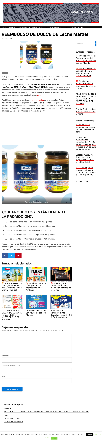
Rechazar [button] (89, 434)
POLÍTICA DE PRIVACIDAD (13, 422)
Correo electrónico (11, 366)
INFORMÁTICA (24, 27)
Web (3, 376)
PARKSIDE (13, 27)
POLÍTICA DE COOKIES (12, 418)
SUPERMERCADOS (57, 27)
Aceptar (54, 438)
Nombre (5, 355)
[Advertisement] (37, 128)
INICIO (4, 27)
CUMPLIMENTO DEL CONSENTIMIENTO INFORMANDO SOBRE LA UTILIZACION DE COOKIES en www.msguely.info (46, 412)
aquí (39, 95)
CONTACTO (74, 27)
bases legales (38, 100)
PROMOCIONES (38, 27)
